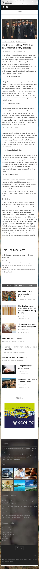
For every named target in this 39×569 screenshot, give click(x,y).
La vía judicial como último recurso (25, 367)
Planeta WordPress (8, 534)
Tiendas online (21, 41)
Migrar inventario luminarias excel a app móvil (16, 512)
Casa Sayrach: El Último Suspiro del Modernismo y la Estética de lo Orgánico (18, 502)
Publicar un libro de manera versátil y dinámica (25, 294)
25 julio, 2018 (22, 299)
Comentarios (19, 285)
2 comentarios (31, 299)
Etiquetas (31, 285)
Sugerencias (5, 538)
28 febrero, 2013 (23, 371)
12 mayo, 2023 (7, 51)
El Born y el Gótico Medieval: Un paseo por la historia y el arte (19, 507)
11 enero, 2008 (22, 316)
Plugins (4, 536)
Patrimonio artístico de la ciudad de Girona (27, 380)
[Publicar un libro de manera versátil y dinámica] (9, 292)
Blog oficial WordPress (9, 528)
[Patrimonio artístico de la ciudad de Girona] (9, 379)
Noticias (4, 559)
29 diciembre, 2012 (7, 352)
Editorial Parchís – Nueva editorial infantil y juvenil (27, 325)
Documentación (7, 530)
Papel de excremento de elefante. (14, 357)
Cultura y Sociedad (8, 41)
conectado (19, 255)
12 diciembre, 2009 (23, 329)
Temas (4, 540)
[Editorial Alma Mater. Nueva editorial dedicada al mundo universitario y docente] (9, 306)
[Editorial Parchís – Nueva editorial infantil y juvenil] (9, 324)
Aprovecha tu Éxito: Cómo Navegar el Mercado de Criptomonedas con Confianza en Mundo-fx (17, 516)
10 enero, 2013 (6, 360)
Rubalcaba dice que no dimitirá (13, 338)
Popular (8, 285)
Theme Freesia (19, 559)
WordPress (27, 559)
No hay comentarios (19, 51)
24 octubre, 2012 (7, 341)
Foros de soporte (7, 532)
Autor (34, 555)
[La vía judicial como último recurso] (9, 366)
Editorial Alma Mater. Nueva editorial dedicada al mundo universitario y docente (27, 309)
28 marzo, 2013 (22, 385)
